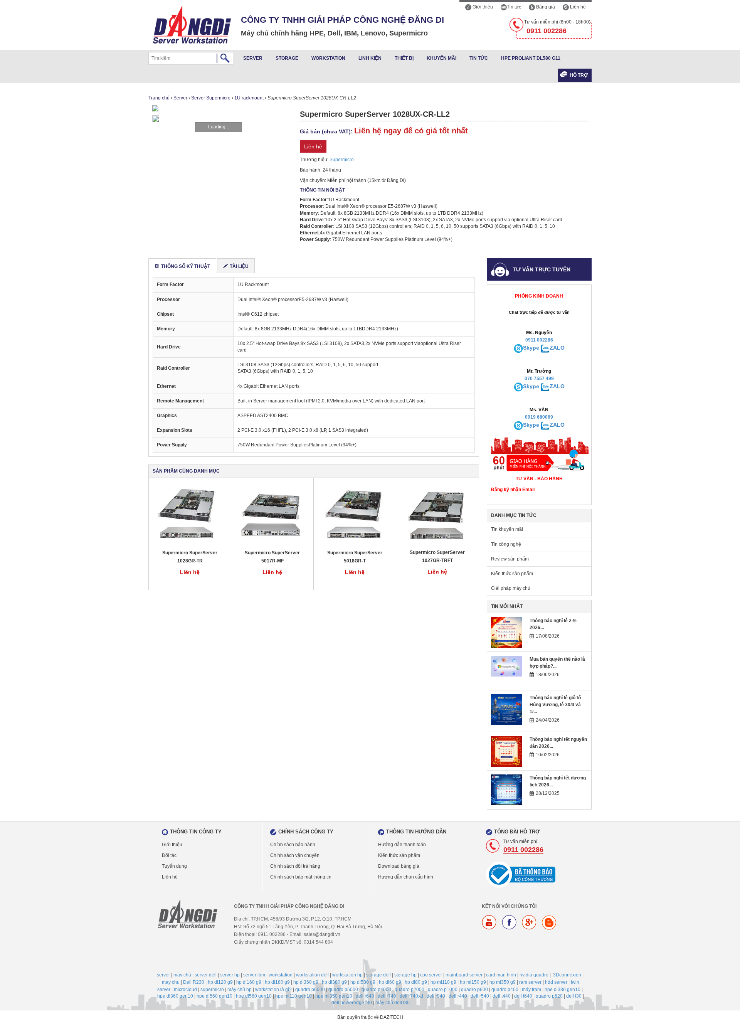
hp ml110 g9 (443, 982)
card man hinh (501, 975)
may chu (171, 982)
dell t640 (523, 996)
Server (252, 58)
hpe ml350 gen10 (333, 996)
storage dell (378, 975)
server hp (230, 975)
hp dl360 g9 (305, 982)
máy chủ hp (239, 989)
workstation (281, 975)
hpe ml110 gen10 (293, 996)
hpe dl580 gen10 (254, 996)
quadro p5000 (343, 989)
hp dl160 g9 (248, 982)
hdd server (556, 982)
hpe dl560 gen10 (214, 996)
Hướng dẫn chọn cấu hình (405, 877)
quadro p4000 (376, 989)
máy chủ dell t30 (392, 1002)
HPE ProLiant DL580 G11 (530, 58)
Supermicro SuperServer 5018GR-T (354, 557)
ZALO (557, 348)
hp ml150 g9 (473, 982)
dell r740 (387, 996)
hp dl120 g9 (220, 982)
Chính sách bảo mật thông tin (300, 877)
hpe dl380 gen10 (562, 989)
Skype (531, 348)
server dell (206, 975)
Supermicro (342, 159)
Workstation (328, 58)
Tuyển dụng (174, 866)
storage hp (405, 975)
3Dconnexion (567, 975)
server (163, 975)
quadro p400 (504, 989)
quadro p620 (549, 996)
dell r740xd (411, 996)
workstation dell (312, 975)
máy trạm (531, 989)
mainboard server (464, 975)
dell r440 (458, 996)
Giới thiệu (482, 7)
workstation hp (347, 975)
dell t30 (574, 996)
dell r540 (480, 996)
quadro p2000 (409, 989)
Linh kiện (370, 58)
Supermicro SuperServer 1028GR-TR (189, 557)
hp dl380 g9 (334, 982)
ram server (530, 982)
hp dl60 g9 (390, 982)
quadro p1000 (442, 989)
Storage (287, 58)
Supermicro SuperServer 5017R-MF (272, 557)
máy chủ (182, 975)
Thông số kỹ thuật (185, 266)
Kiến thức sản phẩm (512, 573)
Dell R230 (193, 982)
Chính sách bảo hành (292, 844)
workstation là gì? (273, 989)
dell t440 (502, 996)
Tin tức (514, 7)
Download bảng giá (398, 866)
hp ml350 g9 (502, 982)
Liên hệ (577, 7)
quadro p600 (474, 989)
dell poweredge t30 (351, 1002)
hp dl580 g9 (362, 982)
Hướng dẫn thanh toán (402, 844)
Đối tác (169, 855)
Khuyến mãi (441, 58)
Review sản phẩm (510, 559)
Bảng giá (545, 7)
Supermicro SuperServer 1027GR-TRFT (437, 556)
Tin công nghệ (506, 544)
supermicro (212, 989)
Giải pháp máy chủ (510, 588)
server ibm (254, 975)
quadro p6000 (310, 989)
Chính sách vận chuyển (295, 855)
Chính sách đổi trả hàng (295, 866)
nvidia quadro (534, 975)
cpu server (431, 975)
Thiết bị (404, 58)
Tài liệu (239, 266)
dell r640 (365, 996)
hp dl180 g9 (277, 982)
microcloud (185, 989)
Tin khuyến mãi (507, 529)
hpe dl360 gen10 (175, 996)
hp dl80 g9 (416, 982)
